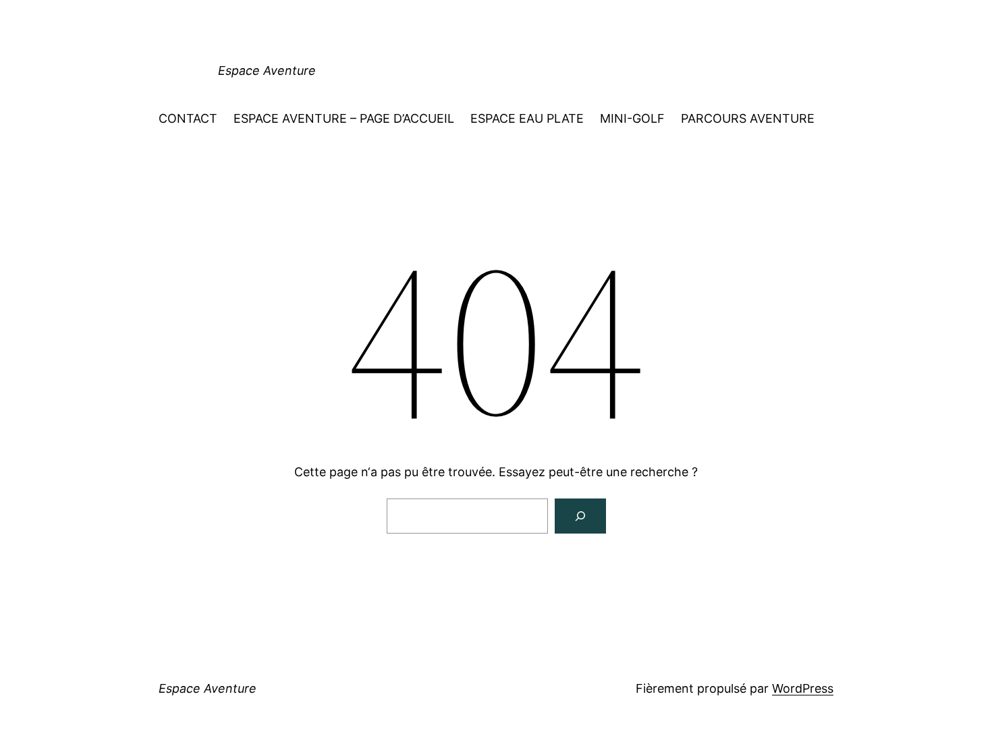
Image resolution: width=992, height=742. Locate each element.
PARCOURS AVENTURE (748, 118)
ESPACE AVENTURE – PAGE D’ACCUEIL (343, 118)
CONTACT (188, 118)
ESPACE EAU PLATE (527, 118)
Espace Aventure (267, 70)
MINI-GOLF (632, 118)
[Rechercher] (580, 516)
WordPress (802, 688)
